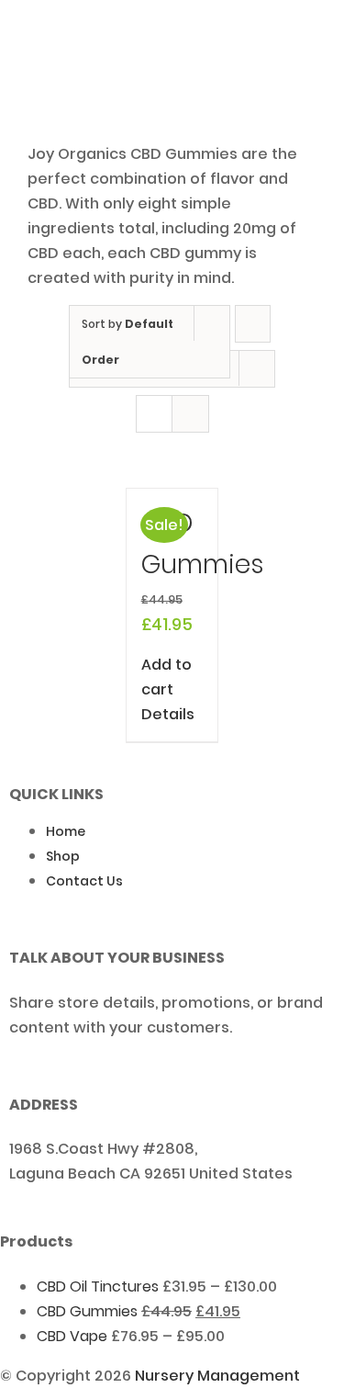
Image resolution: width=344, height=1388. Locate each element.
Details (167, 714)
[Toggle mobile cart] (243, 52)
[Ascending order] (253, 324)
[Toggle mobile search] (276, 52)
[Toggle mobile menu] (309, 52)
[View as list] (190, 414)
